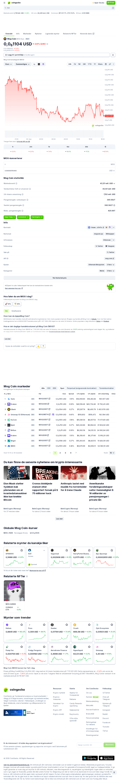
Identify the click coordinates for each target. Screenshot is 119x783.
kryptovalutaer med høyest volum (62, 331)
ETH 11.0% (71, 13)
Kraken (106, 321)
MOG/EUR (43, 435)
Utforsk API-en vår (23, 141)
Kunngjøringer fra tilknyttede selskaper (17, 389)
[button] (98, 234)
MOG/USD (43, 404)
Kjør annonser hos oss (13, 288)
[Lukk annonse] (44, 550)
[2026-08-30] (106, 64)
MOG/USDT (43, 399)
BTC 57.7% (62, 13)
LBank (94, 319)
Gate (98, 321)
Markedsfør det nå (37, 570)
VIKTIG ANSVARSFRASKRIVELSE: (17, 765)
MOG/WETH (43, 414)
